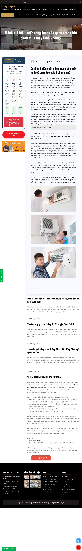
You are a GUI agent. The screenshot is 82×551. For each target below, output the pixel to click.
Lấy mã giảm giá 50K (41, 458)
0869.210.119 (56, 167)
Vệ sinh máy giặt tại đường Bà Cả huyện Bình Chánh (50, 324)
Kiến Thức (7, 15)
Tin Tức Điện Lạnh (36, 288)
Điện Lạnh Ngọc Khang (10, 6)
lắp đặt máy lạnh (40, 180)
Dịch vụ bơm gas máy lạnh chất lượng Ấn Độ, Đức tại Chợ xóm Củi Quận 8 (53, 300)
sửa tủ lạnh (34, 387)
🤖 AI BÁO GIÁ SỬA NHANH (13, 135)
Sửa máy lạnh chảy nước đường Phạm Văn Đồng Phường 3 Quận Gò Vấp (53, 351)
